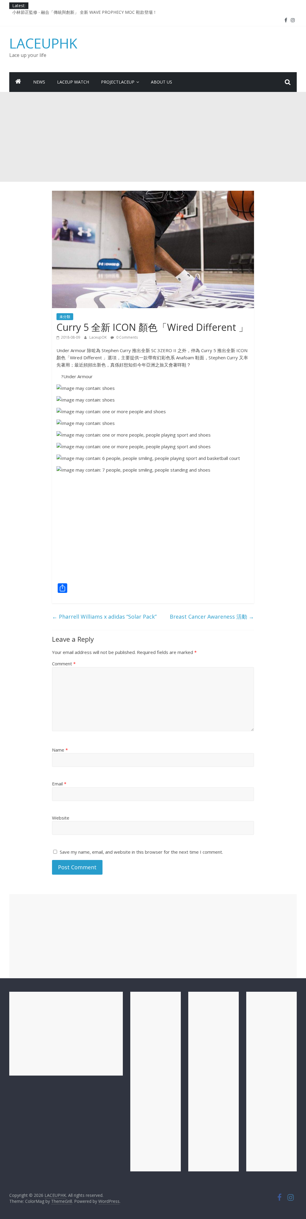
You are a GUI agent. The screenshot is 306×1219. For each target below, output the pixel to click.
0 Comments (126, 337)
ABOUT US (161, 82)
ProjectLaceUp (117, 82)
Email (59, 784)
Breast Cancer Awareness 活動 (212, 616)
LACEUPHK (43, 43)
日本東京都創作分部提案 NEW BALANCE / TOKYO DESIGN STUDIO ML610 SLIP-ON (93, 12)
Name (60, 750)
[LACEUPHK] (18, 82)
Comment (64, 664)
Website (60, 818)
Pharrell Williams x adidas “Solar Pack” (104, 616)
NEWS (39, 82)
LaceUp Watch (73, 82)
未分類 (64, 316)
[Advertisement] (153, 137)
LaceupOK (98, 337)
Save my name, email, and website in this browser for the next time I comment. (141, 852)
